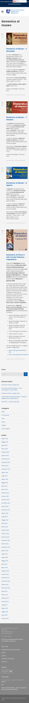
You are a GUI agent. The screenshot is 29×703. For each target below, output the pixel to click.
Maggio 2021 (4, 611)
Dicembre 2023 (5, 537)
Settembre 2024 (5, 510)
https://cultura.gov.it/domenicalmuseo (18, 354)
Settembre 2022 (5, 588)
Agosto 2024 (4, 513)
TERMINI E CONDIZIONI (7, 658)
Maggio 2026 (4, 442)
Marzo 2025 (4, 489)
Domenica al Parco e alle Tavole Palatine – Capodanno (15, 256)
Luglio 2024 (4, 516)
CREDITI (3, 681)
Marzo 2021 (4, 615)
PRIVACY (3, 652)
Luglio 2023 (4, 554)
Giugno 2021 (4, 608)
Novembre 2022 (5, 581)
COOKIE (3, 655)
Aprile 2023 (4, 564)
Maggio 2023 (4, 560)
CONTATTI (4, 661)
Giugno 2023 (4, 557)
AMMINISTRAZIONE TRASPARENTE (10, 649)
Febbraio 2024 (5, 530)
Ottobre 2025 (4, 465)
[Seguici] (3, 671)
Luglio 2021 (4, 605)
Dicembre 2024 (5, 499)
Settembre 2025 (5, 469)
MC (2, 684)
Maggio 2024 (4, 520)
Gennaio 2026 (5, 455)
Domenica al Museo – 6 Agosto (16, 184)
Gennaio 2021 (5, 618)
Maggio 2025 (4, 482)
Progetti (3, 425)
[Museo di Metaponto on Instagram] (7, 671)
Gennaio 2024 (5, 533)
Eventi (3, 418)
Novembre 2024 (5, 503)
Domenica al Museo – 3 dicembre (16, 49)
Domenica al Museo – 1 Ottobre (16, 118)
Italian (17, 1)
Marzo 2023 (4, 567)
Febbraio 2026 (5, 452)
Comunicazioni (5, 415)
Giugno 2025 (4, 479)
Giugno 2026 (4, 438)
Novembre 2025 (5, 462)
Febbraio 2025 (5, 493)
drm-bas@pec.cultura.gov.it (8, 641)
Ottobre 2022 (4, 584)
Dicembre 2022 (5, 577)
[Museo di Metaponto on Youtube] (10, 671)
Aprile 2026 (4, 445)
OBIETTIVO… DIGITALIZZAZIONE (10, 401)
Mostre (3, 422)
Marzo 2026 (4, 448)
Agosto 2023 (4, 550)
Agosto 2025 (4, 472)
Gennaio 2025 (5, 496)
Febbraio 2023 (5, 571)
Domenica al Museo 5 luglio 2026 (10, 385)
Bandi (2, 411)
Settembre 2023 (5, 547)
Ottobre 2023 (4, 544)
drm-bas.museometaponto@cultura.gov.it (12, 639)
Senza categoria (5, 428)
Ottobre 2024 (4, 506)
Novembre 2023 (5, 540)
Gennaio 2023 (5, 574)
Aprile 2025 (4, 486)
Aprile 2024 (4, 523)
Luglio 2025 (4, 476)
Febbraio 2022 (5, 598)
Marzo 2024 (4, 527)
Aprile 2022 (4, 591)
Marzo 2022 (4, 594)
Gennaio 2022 (5, 601)
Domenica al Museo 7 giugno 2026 (10, 393)
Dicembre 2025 (5, 459)
